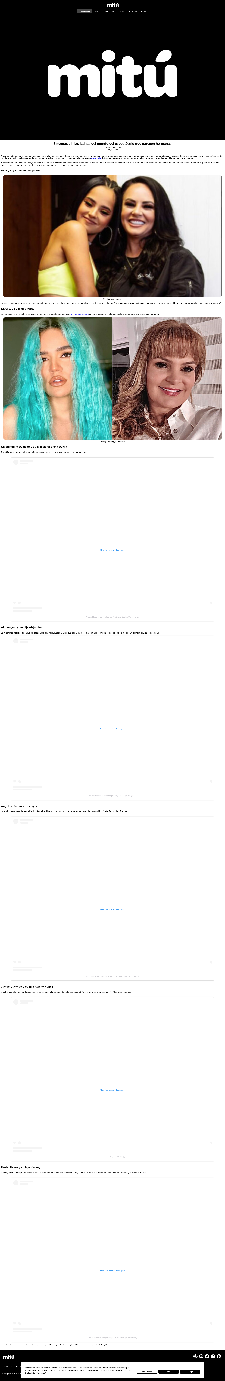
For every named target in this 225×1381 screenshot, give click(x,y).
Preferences (147, 1372)
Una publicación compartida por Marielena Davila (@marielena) (112, 617)
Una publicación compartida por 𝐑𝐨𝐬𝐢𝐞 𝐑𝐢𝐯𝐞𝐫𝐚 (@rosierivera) (112, 1338)
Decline (168, 1372)
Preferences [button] (41, 1373)
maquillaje (96, 158)
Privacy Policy (7, 1366)
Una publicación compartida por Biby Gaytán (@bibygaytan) (112, 796)
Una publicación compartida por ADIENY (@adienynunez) (112, 1157)
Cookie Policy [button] (94, 1370)
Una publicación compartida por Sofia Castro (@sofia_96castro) (112, 976)
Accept (190, 1372)
